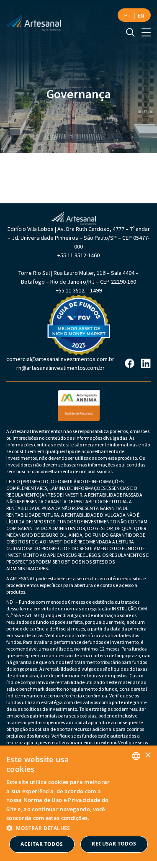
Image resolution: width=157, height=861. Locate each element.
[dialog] (78, 803)
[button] (60, 828)
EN (141, 15)
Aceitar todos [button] (42, 844)
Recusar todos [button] (114, 843)
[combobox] (136, 756)
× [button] (147, 755)
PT (127, 15)
